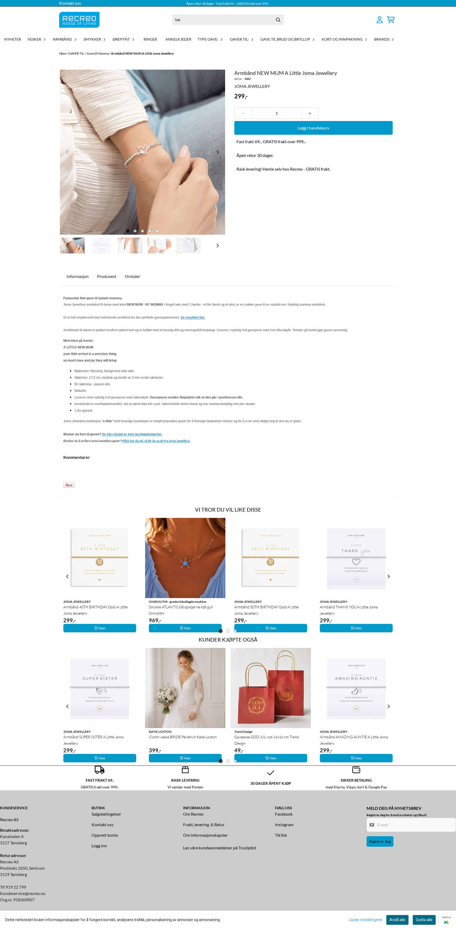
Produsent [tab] (106, 276)
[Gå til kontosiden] (379, 19)
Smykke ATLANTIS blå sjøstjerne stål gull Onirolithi (181, 610)
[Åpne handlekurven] (391, 19)
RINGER (150, 39)
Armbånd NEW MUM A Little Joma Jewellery (142, 53)
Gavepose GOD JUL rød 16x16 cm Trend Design (266, 740)
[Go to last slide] (67, 245)
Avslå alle (397, 920)
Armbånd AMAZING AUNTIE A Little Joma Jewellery (354, 740)
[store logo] (79, 20)
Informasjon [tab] (77, 276)
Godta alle (424, 920)
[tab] (128, 231)
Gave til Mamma (98, 53)
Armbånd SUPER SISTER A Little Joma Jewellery (93, 740)
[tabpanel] (99, 576)
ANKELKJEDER (178, 39)
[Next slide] (217, 152)
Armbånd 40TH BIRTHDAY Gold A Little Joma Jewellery (95, 610)
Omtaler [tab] (132, 276)
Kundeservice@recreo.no (22, 893)
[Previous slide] (67, 152)
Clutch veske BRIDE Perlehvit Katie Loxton (183, 737)
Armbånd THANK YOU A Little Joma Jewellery (349, 610)
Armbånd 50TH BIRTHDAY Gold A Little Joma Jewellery (266, 610)
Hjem (63, 53)
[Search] (278, 20)
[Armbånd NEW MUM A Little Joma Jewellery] (142, 152)
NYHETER (12, 39)
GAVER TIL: (77, 53)
